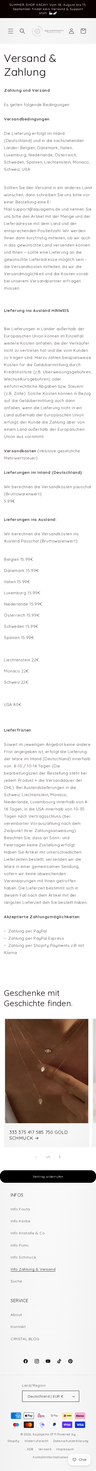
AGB (30, 1449)
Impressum (65, 1449)
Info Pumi (19, 1245)
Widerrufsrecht (37, 1441)
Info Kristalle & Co (28, 1233)
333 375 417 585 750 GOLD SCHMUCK (38, 1135)
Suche (16, 1281)
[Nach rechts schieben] (60, 1157)
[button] (11, 31)
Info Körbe (20, 1221)
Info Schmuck (23, 1257)
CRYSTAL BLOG (25, 1338)
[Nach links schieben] (36, 1157)
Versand (44, 1449)
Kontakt (18, 1326)
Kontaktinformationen (50, 1457)
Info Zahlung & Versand (33, 1269)
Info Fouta (20, 1209)
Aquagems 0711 (44, 1434)
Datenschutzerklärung (71, 1441)
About (16, 1314)
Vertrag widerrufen (48, 1177)
